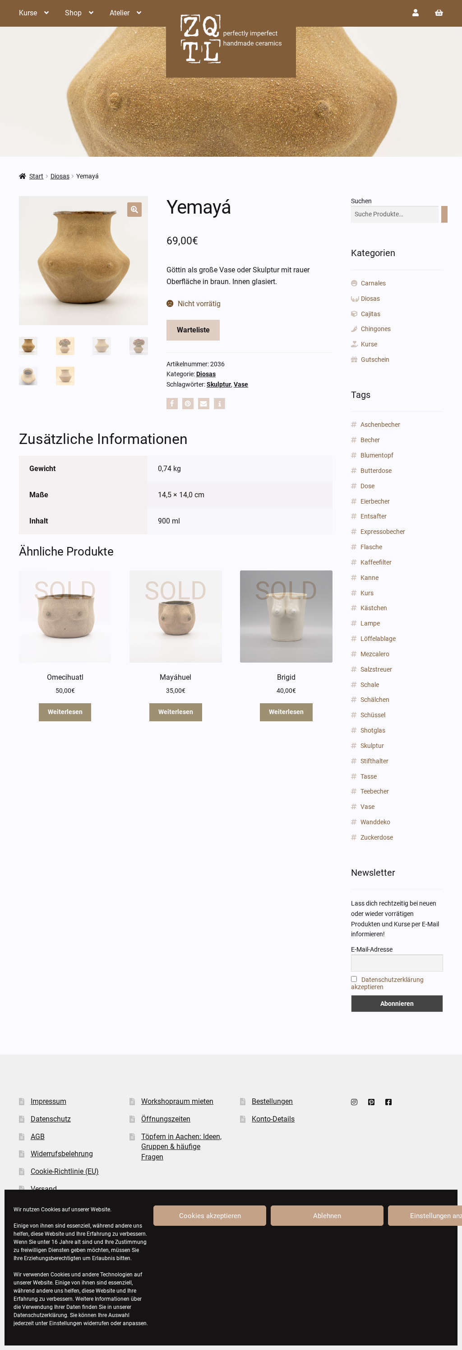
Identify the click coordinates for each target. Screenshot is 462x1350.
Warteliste (193, 330)
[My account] (415, 13)
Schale (369, 684)
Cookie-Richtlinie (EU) (65, 1171)
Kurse (28, 13)
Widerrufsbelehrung (62, 1153)
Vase (241, 384)
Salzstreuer (376, 669)
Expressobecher (382, 531)
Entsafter (373, 516)
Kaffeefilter (376, 562)
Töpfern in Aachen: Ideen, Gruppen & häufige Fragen (181, 1146)
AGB (38, 1136)
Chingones (376, 328)
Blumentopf (376, 455)
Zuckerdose (376, 837)
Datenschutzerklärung (40, 1315)
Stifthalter (374, 761)
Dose (367, 486)
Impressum (48, 1101)
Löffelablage (378, 638)
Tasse (368, 776)
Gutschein (375, 359)
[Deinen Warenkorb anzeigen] (439, 13)
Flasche (371, 547)
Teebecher (374, 791)
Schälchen (374, 699)
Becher (370, 440)
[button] (134, 209)
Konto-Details (273, 1119)
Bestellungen (272, 1101)
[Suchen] (444, 214)
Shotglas (372, 730)
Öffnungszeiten (165, 1119)
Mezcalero (374, 654)
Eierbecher (375, 501)
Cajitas (370, 314)
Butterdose (376, 470)
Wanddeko (375, 822)
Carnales (373, 283)
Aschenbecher (380, 424)
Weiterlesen (65, 711)
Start (36, 176)
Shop (73, 13)
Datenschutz (51, 1119)
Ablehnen (327, 1216)
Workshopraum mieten (177, 1101)
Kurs (367, 593)
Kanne (369, 577)
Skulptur (219, 384)
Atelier (119, 13)
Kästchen (373, 608)
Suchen (361, 201)
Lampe (370, 623)
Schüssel (372, 715)
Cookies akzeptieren (210, 1216)
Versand (44, 1189)
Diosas (60, 176)
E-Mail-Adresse (372, 949)
